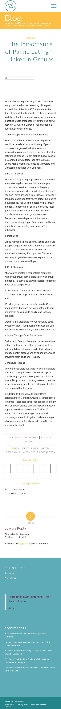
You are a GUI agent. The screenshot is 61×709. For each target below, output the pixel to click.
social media (48, 452)
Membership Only (33, 23)
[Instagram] (45, 700)
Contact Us (9, 572)
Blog (13, 18)
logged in (23, 543)
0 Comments (31, 437)
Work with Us (10, 577)
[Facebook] (41, 700)
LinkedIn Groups (30, 452)
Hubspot (23, 448)
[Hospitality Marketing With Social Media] (17, 496)
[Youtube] (50, 700)
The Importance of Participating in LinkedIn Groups (30, 51)
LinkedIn (8, 25)
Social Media (46, 23)
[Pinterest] (54, 700)
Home (17, 23)
